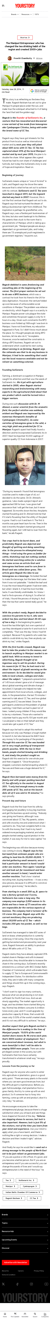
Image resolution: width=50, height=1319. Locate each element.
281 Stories (39, 58)
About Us (5, 1271)
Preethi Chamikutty (23, 58)
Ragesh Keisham (13, 1198)
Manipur (9, 1186)
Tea (7, 1180)
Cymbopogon (29, 1186)
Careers (21, 1271)
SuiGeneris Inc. (25, 1180)
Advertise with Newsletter (15, 1262)
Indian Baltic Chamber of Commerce (22, 1192)
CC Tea (33, 1198)
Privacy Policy (39, 1271)
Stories (23, 38)
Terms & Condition (8, 1275)
